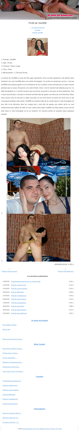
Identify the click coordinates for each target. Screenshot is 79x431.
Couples (37, 30)
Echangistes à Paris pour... (11, 367)
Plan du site (6, 329)
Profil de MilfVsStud (17, 292)
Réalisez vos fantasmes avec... (13, 362)
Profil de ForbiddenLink (18, 295)
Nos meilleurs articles (9, 325)
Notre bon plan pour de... (11, 418)
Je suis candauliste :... (10, 358)
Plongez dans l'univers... (10, 353)
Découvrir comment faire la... (12, 413)
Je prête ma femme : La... (11, 422)
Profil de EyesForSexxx (18, 299)
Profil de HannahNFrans (65, 271)
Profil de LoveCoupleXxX (19, 288)
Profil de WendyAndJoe (18, 310)
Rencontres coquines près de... (13, 348)
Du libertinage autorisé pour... (12, 381)
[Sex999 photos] (38, 142)
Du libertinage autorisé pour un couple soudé (25, 281)
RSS (60, 429)
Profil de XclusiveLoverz (9, 271)
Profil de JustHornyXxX (18, 285)
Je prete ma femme (38, 27)
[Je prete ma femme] (39, 10)
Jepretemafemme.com (28, 429)
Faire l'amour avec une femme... (13, 371)
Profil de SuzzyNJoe (17, 306)
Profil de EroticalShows (18, 302)
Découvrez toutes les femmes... (13, 339)
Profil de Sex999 (37, 32)
